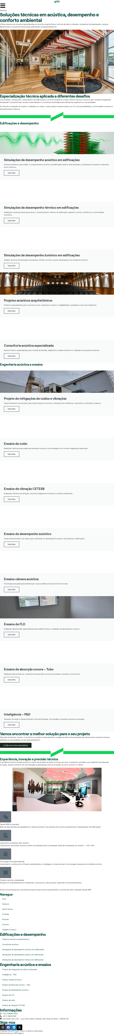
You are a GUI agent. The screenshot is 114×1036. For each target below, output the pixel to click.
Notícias (5, 919)
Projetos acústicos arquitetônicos (15, 939)
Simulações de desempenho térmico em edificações (23, 960)
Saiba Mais (11, 173)
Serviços (5, 904)
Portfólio (5, 914)
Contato (5, 924)
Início (4, 899)
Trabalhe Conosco (9, 929)
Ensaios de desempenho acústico (15, 990)
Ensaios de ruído (8, 1000)
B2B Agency (19, 1033)
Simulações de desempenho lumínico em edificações (23, 954)
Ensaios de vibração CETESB (13, 1005)
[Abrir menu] (3, 5)
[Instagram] (3, 1027)
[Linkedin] (14, 1027)
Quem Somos (7, 909)
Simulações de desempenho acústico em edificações (23, 949)
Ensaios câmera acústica (12, 980)
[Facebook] (8, 1027)
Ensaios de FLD (8, 995)
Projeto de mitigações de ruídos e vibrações (19, 969)
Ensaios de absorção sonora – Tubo (16, 985)
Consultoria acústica (10, 944)
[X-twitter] (19, 1027)
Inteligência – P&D (9, 974)
